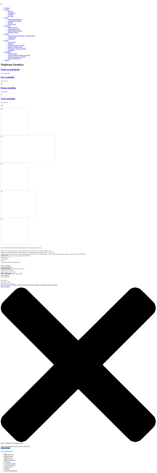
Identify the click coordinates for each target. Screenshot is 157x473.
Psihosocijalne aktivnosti (15, 31)
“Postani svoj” (12, 37)
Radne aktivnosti (13, 27)
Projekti (6, 34)
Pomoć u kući (12, 24)
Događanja (11, 50)
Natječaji (10, 44)
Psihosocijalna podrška (14, 21)
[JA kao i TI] (1, 3)
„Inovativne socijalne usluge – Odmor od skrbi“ (21, 35)
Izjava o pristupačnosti (6, 267)
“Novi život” (11, 39)
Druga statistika (8, 88)
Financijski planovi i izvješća (16, 45)
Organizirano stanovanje (15, 19)
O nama (6, 9)
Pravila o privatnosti (6, 265)
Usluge (6, 18)
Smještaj (10, 22)
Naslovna (7, 8)
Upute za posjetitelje (10, 69)
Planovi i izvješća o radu (15, 47)
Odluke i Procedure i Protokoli (17, 57)
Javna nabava (12, 42)
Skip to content (5, 286)
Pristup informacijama (14, 58)
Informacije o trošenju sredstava (17, 49)
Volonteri (10, 14)
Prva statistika (7, 77)
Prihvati (55, 285)
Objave (6, 40)
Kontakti (6, 60)
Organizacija (11, 13)
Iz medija (10, 16)
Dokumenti (7, 52)
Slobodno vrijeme (13, 32)
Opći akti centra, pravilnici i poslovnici (19, 55)
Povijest (10, 11)
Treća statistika (8, 98)
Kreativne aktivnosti (14, 29)
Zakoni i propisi (12, 53)
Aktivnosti (7, 26)
